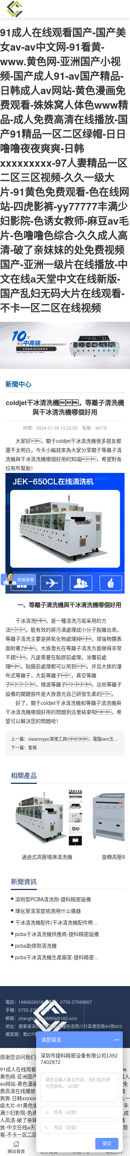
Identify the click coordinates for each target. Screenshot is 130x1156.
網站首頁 (16, 1151)
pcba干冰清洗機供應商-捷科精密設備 (57, 933)
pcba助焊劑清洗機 (36, 945)
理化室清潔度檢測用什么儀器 (48, 910)
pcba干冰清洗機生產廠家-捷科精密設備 (58, 957)
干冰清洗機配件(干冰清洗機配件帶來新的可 (58, 922)
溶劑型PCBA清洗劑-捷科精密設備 (53, 899)
